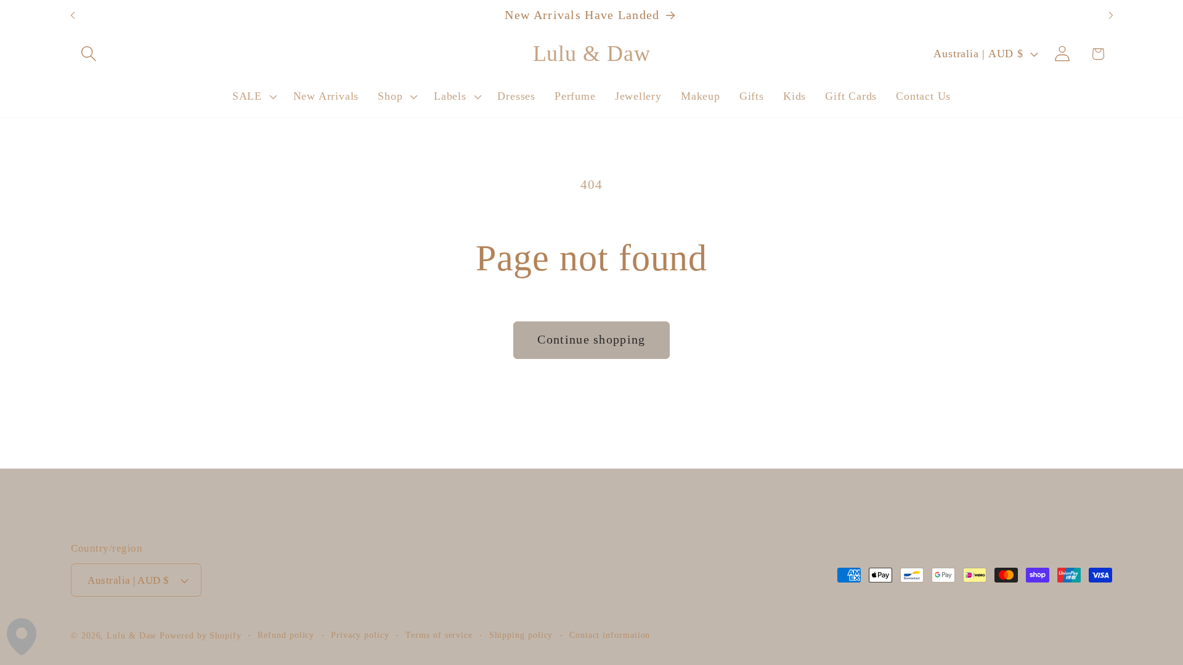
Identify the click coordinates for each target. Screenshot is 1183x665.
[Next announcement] (1110, 16)
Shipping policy (521, 635)
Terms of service (439, 635)
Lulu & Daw (132, 635)
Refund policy (286, 635)
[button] (88, 53)
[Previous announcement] (72, 16)
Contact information (609, 635)
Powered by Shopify (200, 635)
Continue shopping (591, 339)
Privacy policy (360, 635)
